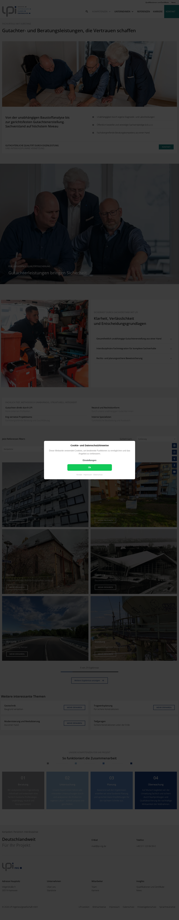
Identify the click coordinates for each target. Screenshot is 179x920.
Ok (89, 467)
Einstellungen (89, 460)
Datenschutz (98, 474)
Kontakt (79, 474)
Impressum (88, 474)
